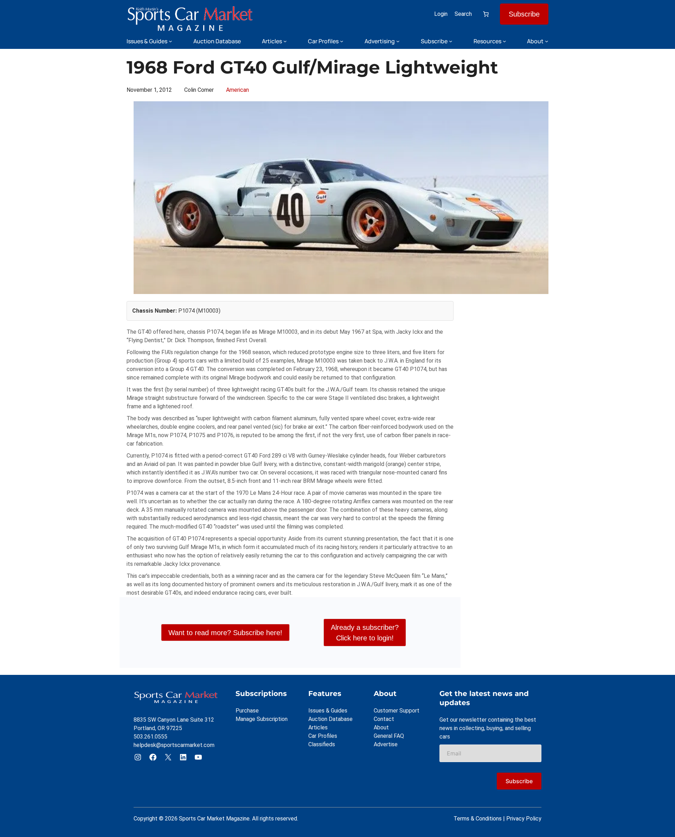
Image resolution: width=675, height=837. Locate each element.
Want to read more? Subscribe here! (225, 633)
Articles (318, 727)
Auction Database (330, 719)
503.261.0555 (150, 736)
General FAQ (389, 736)
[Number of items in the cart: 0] (486, 14)
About (381, 727)
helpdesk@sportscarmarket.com (174, 745)
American (237, 90)
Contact (384, 719)
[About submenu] (546, 41)
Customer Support (396, 710)
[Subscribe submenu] (450, 41)
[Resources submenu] (504, 41)
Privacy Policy (523, 818)
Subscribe (524, 14)
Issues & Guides (327, 710)
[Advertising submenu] (398, 41)
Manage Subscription (262, 719)
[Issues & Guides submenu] (170, 41)
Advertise (386, 744)
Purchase (247, 710)
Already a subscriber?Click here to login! (365, 633)
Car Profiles (322, 736)
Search (463, 14)
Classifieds (321, 744)
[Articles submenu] (285, 41)
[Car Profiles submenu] (341, 41)
